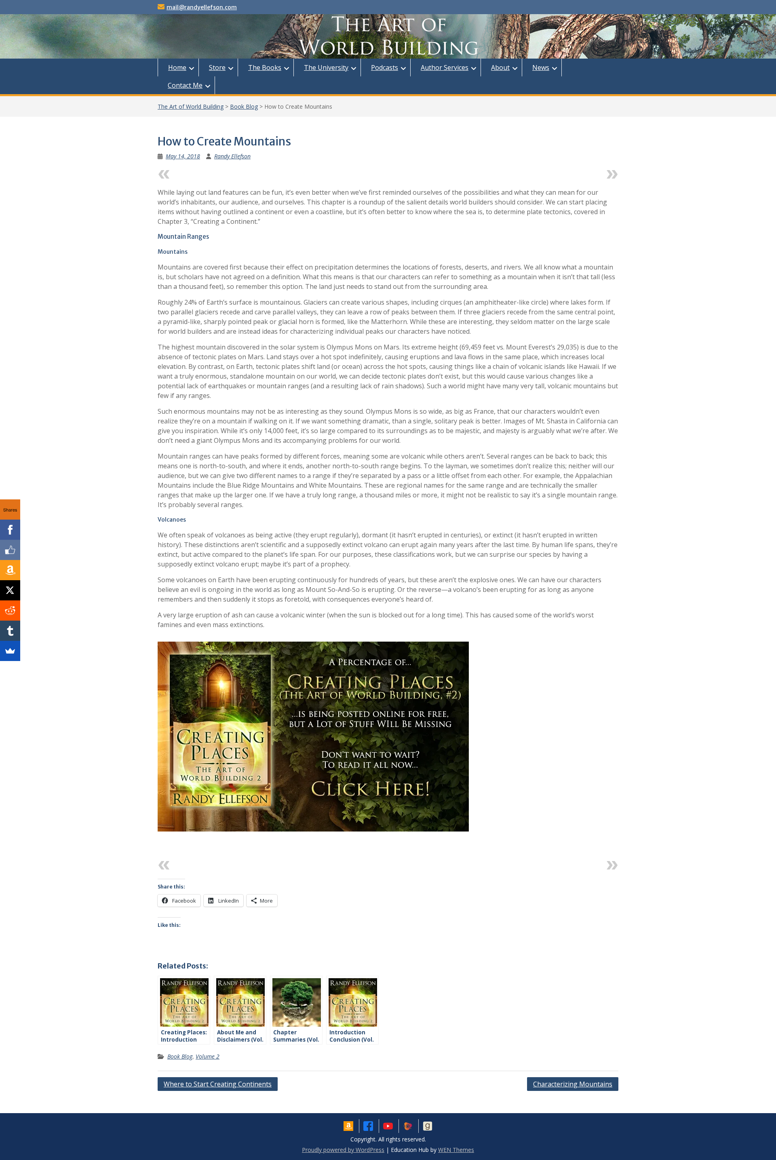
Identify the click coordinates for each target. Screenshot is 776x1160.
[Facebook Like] (10, 550)
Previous (187, 172)
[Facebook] (10, 530)
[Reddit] (10, 610)
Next (595, 172)
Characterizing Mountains (572, 1084)
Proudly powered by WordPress (343, 1150)
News (540, 67)
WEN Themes (456, 1150)
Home (177, 67)
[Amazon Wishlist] (10, 570)
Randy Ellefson (232, 156)
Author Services (444, 67)
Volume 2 (207, 1056)
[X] (10, 590)
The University (326, 67)
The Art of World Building (191, 106)
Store (217, 67)
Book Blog (244, 106)
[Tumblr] (10, 631)
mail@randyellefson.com (202, 7)
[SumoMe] (10, 651)
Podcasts (384, 67)
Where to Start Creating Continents (218, 1084)
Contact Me (185, 85)
